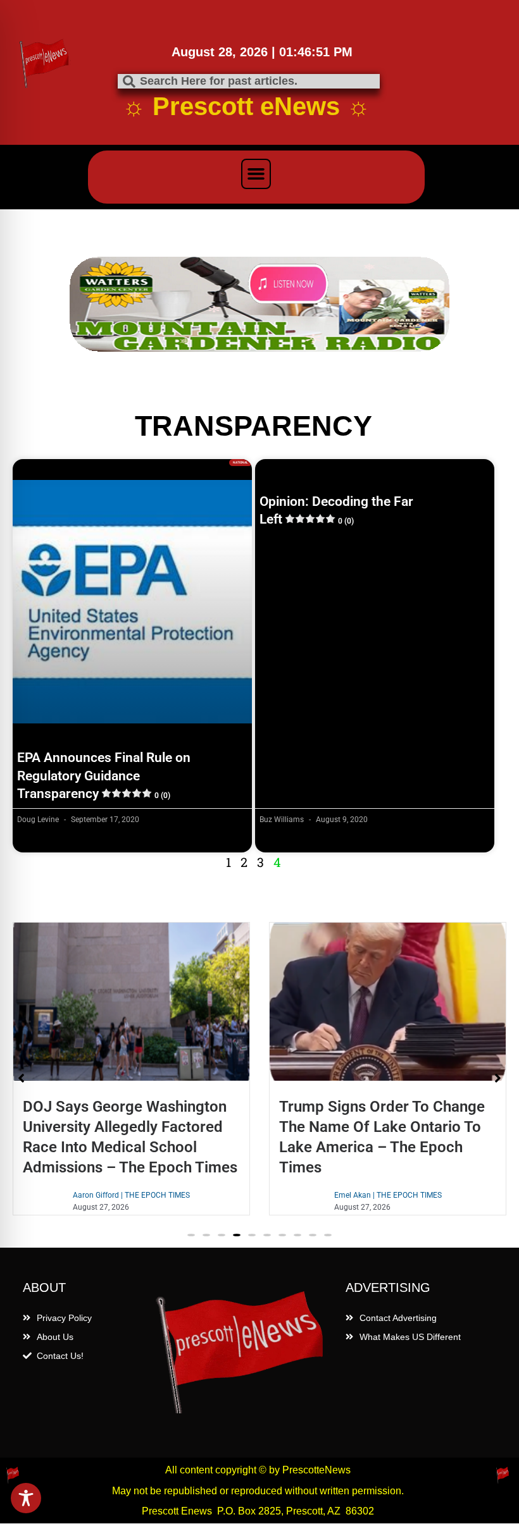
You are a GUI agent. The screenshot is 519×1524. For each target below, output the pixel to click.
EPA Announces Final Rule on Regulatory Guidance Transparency (104, 775)
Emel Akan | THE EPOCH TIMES (388, 1195)
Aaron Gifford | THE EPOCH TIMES (131, 1195)
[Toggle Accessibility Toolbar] (25, 1498)
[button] (256, 174)
